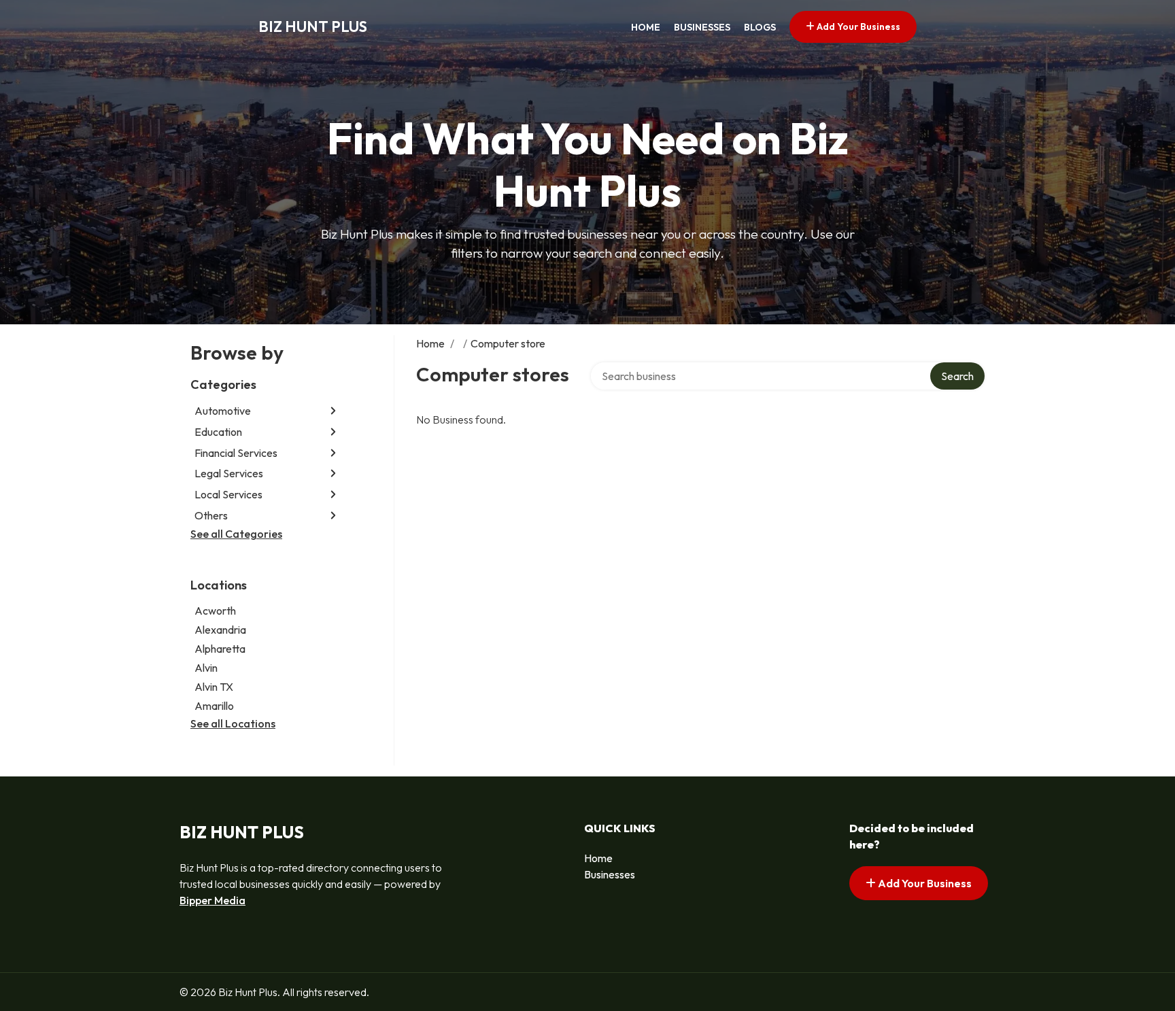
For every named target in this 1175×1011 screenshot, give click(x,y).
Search (957, 376)
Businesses (702, 27)
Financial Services (235, 453)
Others (211, 515)
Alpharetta (219, 648)
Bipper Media (212, 900)
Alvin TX (213, 686)
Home (645, 27)
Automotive (222, 410)
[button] (333, 411)
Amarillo (214, 706)
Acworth (215, 610)
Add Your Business (857, 26)
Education (218, 432)
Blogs (760, 27)
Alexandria (220, 629)
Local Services (228, 494)
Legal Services (228, 473)
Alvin (206, 667)
